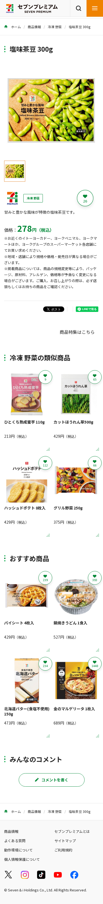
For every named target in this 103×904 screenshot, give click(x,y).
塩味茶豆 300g (79, 26)
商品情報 (34, 26)
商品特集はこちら (77, 332)
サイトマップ (65, 840)
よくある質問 (15, 840)
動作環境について (18, 850)
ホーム (15, 26)
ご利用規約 (63, 850)
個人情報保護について (22, 859)
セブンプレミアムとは (72, 831)
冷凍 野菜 (55, 26)
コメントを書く (54, 780)
